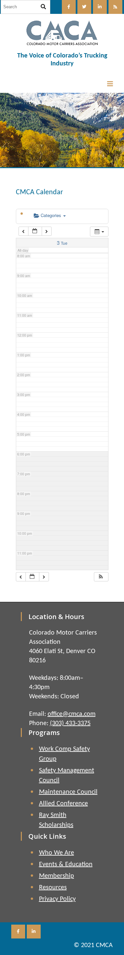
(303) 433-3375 (70, 723)
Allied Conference (63, 803)
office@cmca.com (72, 714)
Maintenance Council (68, 792)
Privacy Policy (57, 899)
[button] (100, 576)
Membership (56, 876)
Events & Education (66, 864)
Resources (53, 887)
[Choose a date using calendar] (35, 231)
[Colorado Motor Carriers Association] (62, 32)
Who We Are (56, 853)
